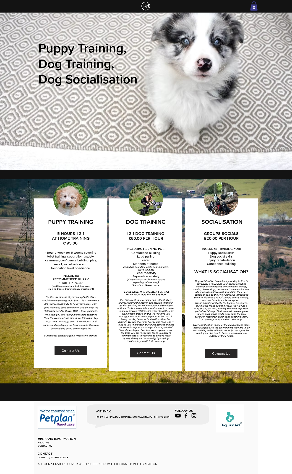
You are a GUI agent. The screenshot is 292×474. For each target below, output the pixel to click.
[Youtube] (178, 415)
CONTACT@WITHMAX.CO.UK (53, 457)
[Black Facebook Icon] (186, 415)
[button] (254, 6)
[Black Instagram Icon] (194, 415)
